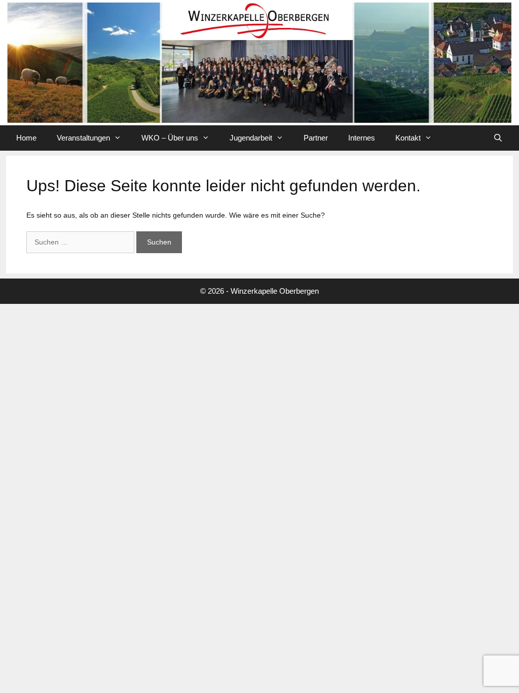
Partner (316, 137)
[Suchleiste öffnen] (498, 138)
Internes (361, 137)
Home (26, 137)
